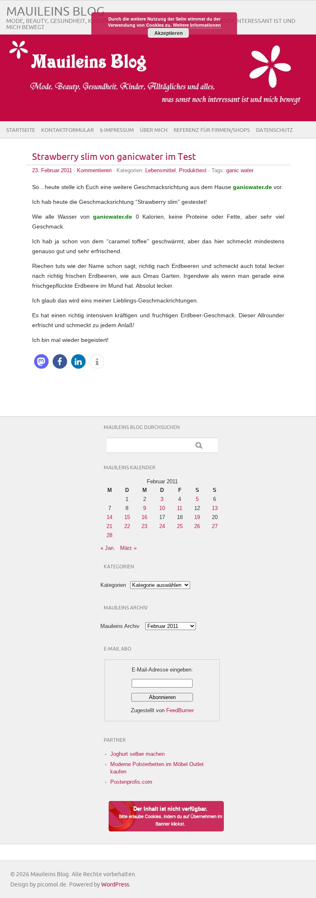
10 (162, 508)
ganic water (239, 170)
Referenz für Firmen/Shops (212, 130)
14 (109, 517)
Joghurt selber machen (137, 754)
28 (109, 535)
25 (180, 526)
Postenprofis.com (131, 782)
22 (127, 526)
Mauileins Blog (55, 11)
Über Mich (153, 130)
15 (127, 517)
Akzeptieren (168, 33)
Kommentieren (94, 170)
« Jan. (107, 548)
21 (109, 526)
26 (197, 526)
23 (144, 526)
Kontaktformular (67, 130)
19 (197, 517)
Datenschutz (274, 130)
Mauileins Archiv (119, 626)
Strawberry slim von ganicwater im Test (114, 157)
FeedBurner (180, 710)
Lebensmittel (160, 170)
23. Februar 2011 (52, 170)
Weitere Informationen (197, 25)
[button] (41, 361)
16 (144, 517)
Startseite (20, 130)
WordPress (115, 885)
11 (179, 508)
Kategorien (113, 585)
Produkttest (193, 170)
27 (215, 526)
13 (215, 508)
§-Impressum (117, 130)
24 (162, 526)
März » (128, 548)
